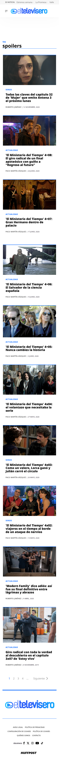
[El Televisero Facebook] (24, 743)
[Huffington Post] (28, 753)
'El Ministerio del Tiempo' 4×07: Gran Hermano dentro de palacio (29, 222)
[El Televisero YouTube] (37, 743)
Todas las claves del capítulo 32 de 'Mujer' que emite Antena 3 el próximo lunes (29, 98)
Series (9, 89)
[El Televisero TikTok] (42, 743)
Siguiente (39, 678)
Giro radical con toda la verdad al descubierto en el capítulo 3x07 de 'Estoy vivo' (29, 655)
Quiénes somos (23, 735)
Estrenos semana (25, 2)
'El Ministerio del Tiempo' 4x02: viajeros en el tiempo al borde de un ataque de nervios (29, 528)
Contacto (36, 735)
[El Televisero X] (28, 743)
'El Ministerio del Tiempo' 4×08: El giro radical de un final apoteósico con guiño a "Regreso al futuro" (29, 160)
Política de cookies (41, 731)
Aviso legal (18, 727)
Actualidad (12, 150)
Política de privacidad (35, 727)
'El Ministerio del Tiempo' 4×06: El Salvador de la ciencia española (29, 287)
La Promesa (41, 2)
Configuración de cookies (19, 731)
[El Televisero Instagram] (32, 743)
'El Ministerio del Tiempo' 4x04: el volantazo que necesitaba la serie (29, 407)
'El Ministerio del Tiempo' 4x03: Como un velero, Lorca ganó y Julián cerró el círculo (29, 468)
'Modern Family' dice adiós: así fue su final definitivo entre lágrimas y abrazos (29, 589)
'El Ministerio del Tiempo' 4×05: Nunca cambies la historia (29, 348)
